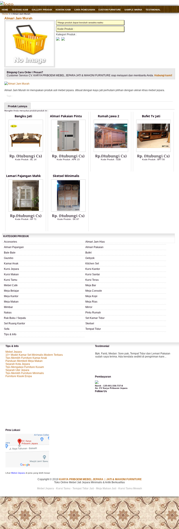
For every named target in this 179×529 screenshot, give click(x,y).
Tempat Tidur (93, 328)
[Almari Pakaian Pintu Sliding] (68, 151)
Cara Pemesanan (84, 10)
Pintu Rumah (93, 312)
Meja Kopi (91, 296)
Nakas (8, 312)
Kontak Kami (63, 10)
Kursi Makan (11, 274)
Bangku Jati (23, 116)
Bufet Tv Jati (151, 116)
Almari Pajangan (14, 247)
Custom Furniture (109, 10)
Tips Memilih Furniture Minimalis (24, 373)
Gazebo (8, 258)
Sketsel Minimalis (66, 176)
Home (5, 10)
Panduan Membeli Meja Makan (24, 360)
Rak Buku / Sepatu (15, 318)
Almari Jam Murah (18, 18)
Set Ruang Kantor (14, 323)
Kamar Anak (11, 263)
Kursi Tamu (10, 279)
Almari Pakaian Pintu (66, 116)
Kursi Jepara (11, 268)
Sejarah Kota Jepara (17, 364)
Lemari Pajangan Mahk (23, 176)
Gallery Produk (42, 10)
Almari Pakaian (94, 247)
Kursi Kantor (92, 268)
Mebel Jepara (13, 351)
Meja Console (93, 290)
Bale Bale (9, 252)
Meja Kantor (11, 296)
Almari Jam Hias (95, 241)
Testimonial (153, 10)
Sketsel (89, 323)
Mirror (88, 307)
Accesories (10, 241)
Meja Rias (91, 301)
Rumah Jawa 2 (108, 116)
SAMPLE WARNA (133, 10)
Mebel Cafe (11, 285)
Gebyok (90, 258)
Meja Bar (90, 285)
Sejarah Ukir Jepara (17, 370)
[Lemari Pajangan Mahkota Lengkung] (26, 210)
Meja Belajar (11, 290)
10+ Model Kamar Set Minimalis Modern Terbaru (34, 354)
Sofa (6, 328)
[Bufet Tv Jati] (153, 151)
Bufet (88, 252)
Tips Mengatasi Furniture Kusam (24, 367)
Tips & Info (10, 334)
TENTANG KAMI (20, 10)
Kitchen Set (92, 263)
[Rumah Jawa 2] (111, 151)
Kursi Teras (92, 279)
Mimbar (8, 307)
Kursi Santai (92, 274)
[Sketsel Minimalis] (68, 210)
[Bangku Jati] (26, 151)
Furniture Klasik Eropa (18, 376)
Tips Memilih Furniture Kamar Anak (26, 357)
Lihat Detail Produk (29, 166)
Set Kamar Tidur (95, 318)
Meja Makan (11, 301)
